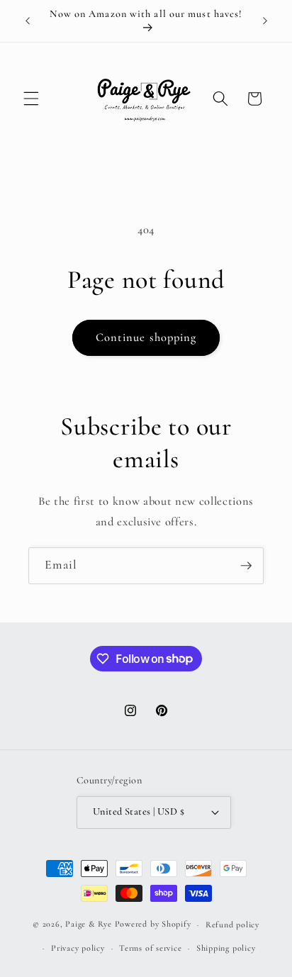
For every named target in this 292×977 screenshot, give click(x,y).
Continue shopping (146, 337)
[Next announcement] (265, 20)
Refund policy (232, 924)
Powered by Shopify (153, 924)
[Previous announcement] (27, 20)
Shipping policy (226, 948)
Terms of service (150, 948)
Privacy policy (78, 948)
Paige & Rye (88, 924)
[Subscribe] (246, 565)
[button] (31, 99)
